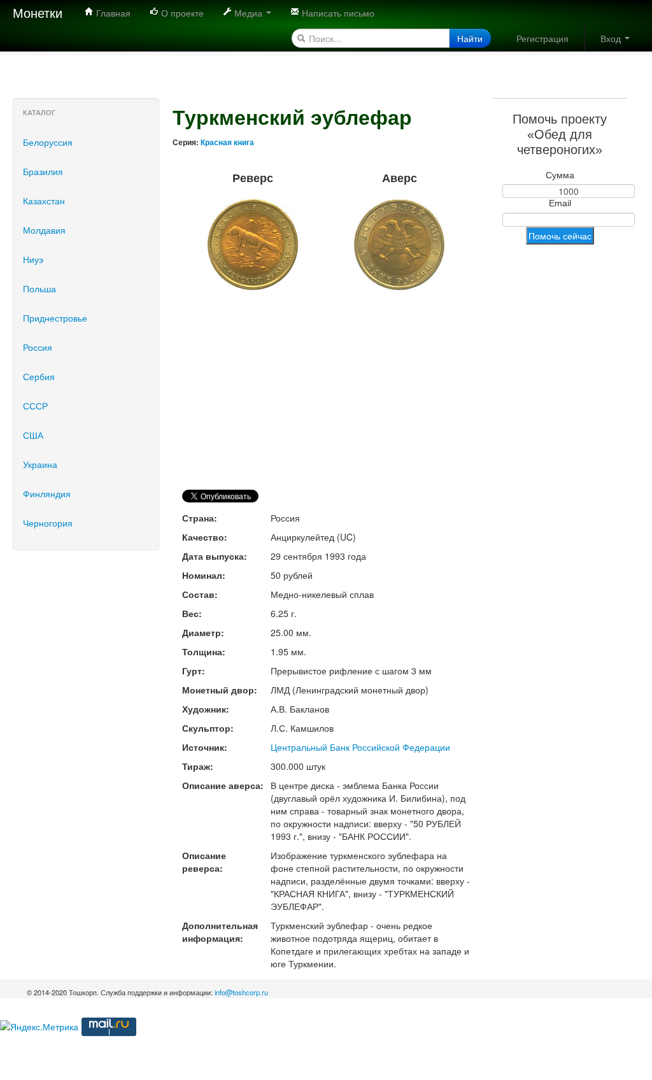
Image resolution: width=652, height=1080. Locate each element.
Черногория (48, 522)
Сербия (39, 376)
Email (560, 203)
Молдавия (44, 230)
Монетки (37, 12)
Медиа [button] (248, 12)
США (33, 435)
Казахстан (44, 200)
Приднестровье (55, 317)
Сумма (560, 175)
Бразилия (43, 171)
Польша (39, 288)
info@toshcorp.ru (241, 992)
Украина (40, 464)
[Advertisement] (232, 67)
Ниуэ (33, 259)
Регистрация (542, 38)
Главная (112, 12)
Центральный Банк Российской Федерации (360, 747)
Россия (37, 347)
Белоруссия (48, 142)
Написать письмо (336, 12)
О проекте (181, 12)
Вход (611, 38)
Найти (470, 38)
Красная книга (227, 142)
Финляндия (47, 493)
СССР (35, 405)
